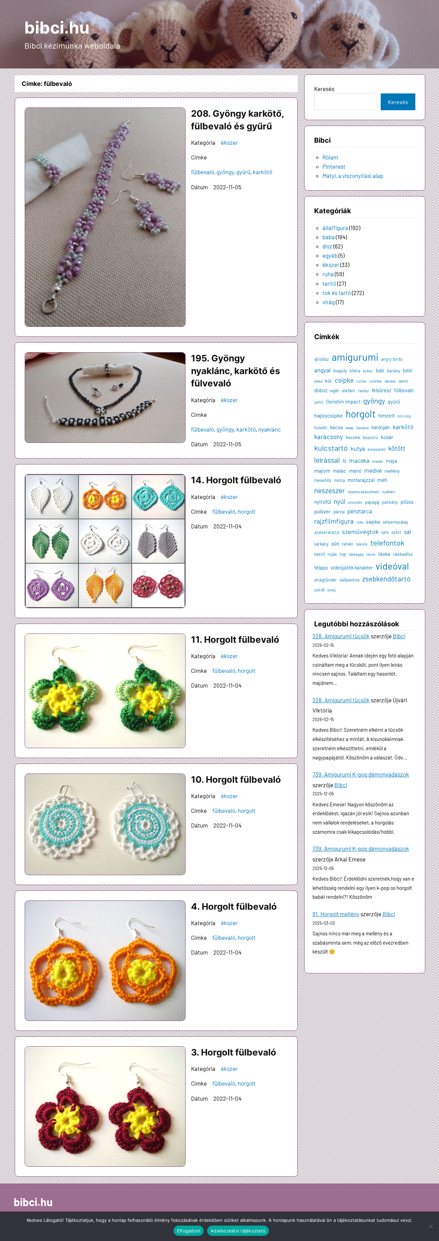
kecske (353, 437)
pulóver (322, 511)
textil (319, 554)
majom (322, 470)
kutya (358, 448)
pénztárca (359, 511)
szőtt (396, 532)
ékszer (229, 142)
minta (339, 480)
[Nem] (430, 1226)
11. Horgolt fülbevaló (235, 639)
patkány (390, 502)
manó (355, 471)
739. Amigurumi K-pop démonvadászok (360, 774)
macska (359, 460)
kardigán (380, 427)
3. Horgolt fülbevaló (233, 1052)
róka (359, 522)
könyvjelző (376, 449)
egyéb (329, 255)
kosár (387, 437)
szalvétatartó (326, 532)
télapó (321, 567)
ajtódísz (321, 359)
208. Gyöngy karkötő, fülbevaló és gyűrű (237, 119)
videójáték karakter (352, 567)
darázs (390, 381)
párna (339, 511)
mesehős (322, 480)
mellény (392, 471)
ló (344, 461)
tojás (332, 554)
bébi (408, 370)
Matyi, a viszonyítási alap (352, 175)
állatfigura (335, 227)
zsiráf (319, 589)
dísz (327, 246)
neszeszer (329, 490)
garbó (318, 402)
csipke (344, 380)
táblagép (356, 554)
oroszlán (355, 502)
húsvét (320, 427)
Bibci (399, 635)
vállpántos (349, 580)
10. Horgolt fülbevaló (236, 779)
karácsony (328, 436)
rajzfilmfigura (334, 521)
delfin (403, 381)
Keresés (324, 88)
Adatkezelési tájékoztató (238, 1230)
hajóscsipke (328, 415)
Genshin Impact (343, 401)
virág (328, 301)
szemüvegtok (360, 531)
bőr (328, 381)
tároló (371, 554)
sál (407, 531)
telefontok (387, 542)
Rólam (330, 157)
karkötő (262, 171)
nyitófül (322, 502)
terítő (329, 283)
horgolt (247, 511)
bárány (393, 370)
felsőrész (381, 390)
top (343, 554)
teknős (362, 543)
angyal (322, 370)
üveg (331, 589)
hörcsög (404, 416)
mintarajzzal (361, 480)
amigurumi (355, 357)
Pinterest (333, 166)
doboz (321, 390)
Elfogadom (188, 1230)
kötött (396, 448)
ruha (328, 273)
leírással (327, 460)
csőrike (375, 381)
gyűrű (243, 171)
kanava (362, 427)
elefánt (348, 390)
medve (373, 470)
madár (377, 461)
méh (382, 479)
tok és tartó (336, 292)
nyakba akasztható (363, 491)
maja (391, 461)
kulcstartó (331, 447)
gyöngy (225, 171)
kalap (350, 427)
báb (380, 370)
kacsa (336, 427)
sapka (373, 521)
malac (339, 471)
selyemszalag (395, 522)
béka (318, 381)
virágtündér (325, 580)
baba (328, 236)
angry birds (391, 359)
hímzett (386, 415)
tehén (347, 544)
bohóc (368, 370)
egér (334, 390)
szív (385, 532)
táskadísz (403, 554)
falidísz (363, 390)
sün (335, 543)
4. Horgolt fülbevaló (234, 906)
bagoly (340, 370)
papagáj (372, 502)
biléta (354, 370)
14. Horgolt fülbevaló (236, 480)
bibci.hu (57, 27)
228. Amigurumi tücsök (341, 635)
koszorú (370, 437)
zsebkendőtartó (386, 578)
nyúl (339, 501)
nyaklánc (269, 429)
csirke (361, 381)
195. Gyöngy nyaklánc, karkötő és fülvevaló (235, 370)
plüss (407, 501)
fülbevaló (202, 171)
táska (384, 554)
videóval (392, 566)
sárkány (321, 544)
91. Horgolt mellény (335, 913)
